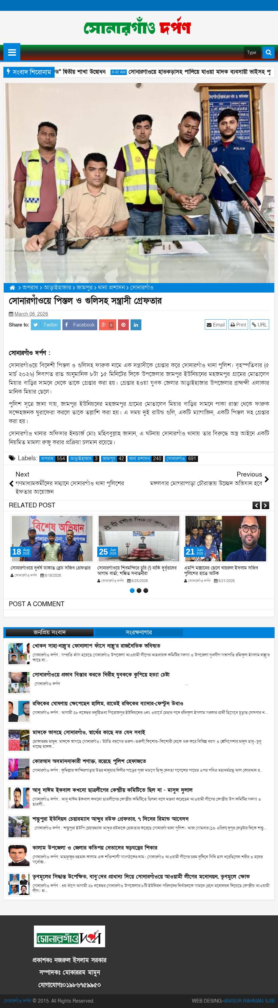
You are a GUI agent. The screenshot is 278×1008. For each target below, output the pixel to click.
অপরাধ (53, 459)
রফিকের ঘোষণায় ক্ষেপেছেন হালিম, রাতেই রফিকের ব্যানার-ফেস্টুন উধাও (108, 703)
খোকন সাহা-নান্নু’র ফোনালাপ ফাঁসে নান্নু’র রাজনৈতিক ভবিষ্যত (96, 646)
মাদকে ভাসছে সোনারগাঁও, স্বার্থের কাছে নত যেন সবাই (89, 732)
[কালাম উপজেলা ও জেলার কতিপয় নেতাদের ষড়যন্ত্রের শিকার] (18, 855)
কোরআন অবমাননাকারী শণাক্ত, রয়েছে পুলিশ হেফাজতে (89, 761)
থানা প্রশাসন (145, 459)
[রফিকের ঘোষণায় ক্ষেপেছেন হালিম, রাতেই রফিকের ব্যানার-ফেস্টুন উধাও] (18, 711)
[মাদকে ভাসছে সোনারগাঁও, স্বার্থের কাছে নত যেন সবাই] (18, 739)
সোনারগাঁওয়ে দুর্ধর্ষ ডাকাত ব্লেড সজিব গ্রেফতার (51, 568)
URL (261, 325)
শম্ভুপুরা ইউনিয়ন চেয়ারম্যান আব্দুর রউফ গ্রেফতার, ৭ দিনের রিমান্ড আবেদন (110, 819)
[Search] (268, 52)
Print (240, 325)
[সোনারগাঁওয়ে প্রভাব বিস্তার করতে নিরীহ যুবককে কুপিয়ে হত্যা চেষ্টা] (18, 682)
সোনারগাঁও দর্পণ (17, 1001)
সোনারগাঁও (181, 459)
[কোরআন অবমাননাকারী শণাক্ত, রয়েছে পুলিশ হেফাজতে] (18, 768)
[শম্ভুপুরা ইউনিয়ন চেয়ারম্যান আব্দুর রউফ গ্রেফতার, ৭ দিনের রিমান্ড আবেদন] (18, 826)
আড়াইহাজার (84, 459)
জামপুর (113, 459)
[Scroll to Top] (268, 998)
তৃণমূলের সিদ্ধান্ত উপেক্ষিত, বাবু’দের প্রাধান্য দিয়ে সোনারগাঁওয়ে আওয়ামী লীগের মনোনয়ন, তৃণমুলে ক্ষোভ (141, 876)
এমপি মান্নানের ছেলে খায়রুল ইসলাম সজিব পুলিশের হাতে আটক (221, 571)
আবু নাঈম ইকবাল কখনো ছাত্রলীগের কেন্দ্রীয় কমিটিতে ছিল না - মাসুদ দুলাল (113, 790)
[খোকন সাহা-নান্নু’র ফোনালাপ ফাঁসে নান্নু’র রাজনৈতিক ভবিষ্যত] (18, 653)
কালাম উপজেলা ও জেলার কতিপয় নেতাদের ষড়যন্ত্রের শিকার (95, 848)
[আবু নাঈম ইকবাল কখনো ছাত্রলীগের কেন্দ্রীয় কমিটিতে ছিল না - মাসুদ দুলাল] (18, 797)
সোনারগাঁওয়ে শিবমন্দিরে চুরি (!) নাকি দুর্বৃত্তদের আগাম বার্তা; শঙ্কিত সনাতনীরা (137, 571)
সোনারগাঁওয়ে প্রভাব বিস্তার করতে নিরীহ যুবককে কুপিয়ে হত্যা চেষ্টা (101, 674)
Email (218, 325)
